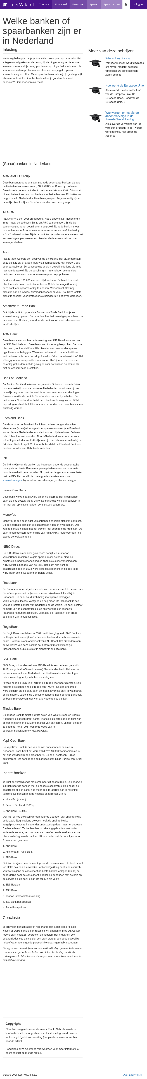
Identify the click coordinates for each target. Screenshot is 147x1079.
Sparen (94, 4)
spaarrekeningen (12, 480)
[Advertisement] (43, 122)
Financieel (61, 4)
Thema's (44, 4)
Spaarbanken (112, 4)
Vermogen (78, 4)
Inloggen (139, 4)
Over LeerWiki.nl (132, 1074)
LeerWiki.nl (21, 4)
